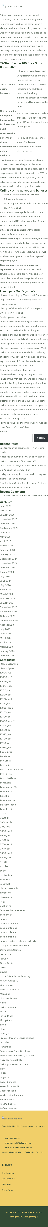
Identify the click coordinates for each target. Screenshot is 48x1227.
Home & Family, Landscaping (15, 976)
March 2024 (6, 594)
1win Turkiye (6, 773)
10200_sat (5, 694)
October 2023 (7, 616)
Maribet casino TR (9, 989)
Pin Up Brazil (6, 1015)
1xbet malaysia (7, 800)
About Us (6, 1184)
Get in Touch (8, 1190)
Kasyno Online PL (9, 980)
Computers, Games (10, 949)
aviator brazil (7, 875)
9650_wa (5, 835)
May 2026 (5, 510)
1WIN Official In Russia (11, 769)
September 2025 (9, 528)
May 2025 (5, 536)
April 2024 (5, 589)
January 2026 (7, 514)
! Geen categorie (9, 663)
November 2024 (8, 563)
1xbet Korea (6, 791)
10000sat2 (6, 677)
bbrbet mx (5, 892)
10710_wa (5, 743)
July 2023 (5, 629)
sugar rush (5, 1077)
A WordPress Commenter (17, 495)
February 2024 (8, 598)
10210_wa (5, 703)
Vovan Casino (7, 1099)
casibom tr (6, 914)
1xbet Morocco (8, 804)
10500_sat (6, 729)
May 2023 (5, 638)
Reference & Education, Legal (15, 1051)
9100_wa (5, 826)
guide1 (3, 971)
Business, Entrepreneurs (12, 910)
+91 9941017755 (12, 1138)
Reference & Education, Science (17, 1055)
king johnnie (6, 985)
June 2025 (5, 532)
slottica (4, 1073)
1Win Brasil (5, 756)
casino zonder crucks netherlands (18, 941)
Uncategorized (8, 1090)
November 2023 (8, 611)
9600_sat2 (6, 831)
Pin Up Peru (6, 1020)
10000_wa (5, 672)
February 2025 (8, 550)
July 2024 (5, 576)
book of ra (5, 905)
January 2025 (7, 554)
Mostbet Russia (8, 998)
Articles (4, 866)
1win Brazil (5, 760)
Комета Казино (8, 1103)
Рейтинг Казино (8, 1108)
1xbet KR (4, 795)
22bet (3, 813)
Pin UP (3, 1011)
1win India (5, 765)
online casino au (8, 1007)
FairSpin (4, 958)
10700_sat (5, 738)
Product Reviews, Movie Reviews (17, 1037)
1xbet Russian (7, 809)
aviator (4, 870)
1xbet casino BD (8, 787)
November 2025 (8, 519)
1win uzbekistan (8, 778)
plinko (3, 1029)
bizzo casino (6, 897)
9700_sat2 (6, 844)
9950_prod (6, 857)
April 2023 (5, 642)
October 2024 (7, 567)
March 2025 (6, 545)
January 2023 (7, 651)
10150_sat (5, 690)
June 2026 (5, 506)
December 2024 (8, 558)
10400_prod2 (7, 721)
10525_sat (5, 734)
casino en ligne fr (9, 923)
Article (3, 861)
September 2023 (9, 620)
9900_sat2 (6, 853)
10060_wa (5, 681)
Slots (3, 1068)
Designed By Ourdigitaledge (24, 1216)
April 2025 (5, 541)
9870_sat (5, 848)
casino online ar (8, 932)
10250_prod (6, 707)
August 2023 (7, 624)
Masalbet (5, 993)
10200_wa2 (6, 699)
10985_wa (5, 747)
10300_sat (6, 716)
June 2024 (5, 580)
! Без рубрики (7, 668)
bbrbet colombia (9, 888)
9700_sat (5, 839)
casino (3, 919)
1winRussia (5, 782)
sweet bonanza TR (10, 1086)
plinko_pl (4, 1033)
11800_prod (6, 751)
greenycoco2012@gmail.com (18, 1143)
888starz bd (6, 822)
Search (3, 431)
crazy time (5, 954)
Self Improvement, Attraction (15, 1064)
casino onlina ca (8, 927)
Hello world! (41, 495)
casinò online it (8, 936)
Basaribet (5, 883)
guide (3, 967)
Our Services (8, 1173)
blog (2, 901)
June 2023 (5, 633)
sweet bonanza (8, 1081)
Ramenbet (5, 1046)
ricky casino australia (11, 1059)
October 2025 (7, 523)
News (3, 1002)
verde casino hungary (11, 1095)
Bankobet (5, 879)
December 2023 (8, 607)
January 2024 (7, 602)
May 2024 (5, 585)
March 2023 (6, 646)
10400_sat (6, 725)
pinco (3, 1024)
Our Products (8, 1178)
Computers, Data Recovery (14, 945)
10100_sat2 (6, 685)
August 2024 (7, 572)
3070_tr (4, 817)
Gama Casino (7, 963)
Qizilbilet (4, 1042)
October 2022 (7, 655)
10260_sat (5, 712)
